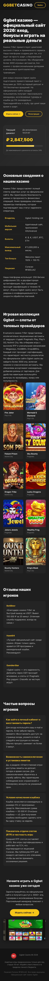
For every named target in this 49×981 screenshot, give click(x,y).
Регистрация (33, 114)
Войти (40, 5)
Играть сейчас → (13, 114)
